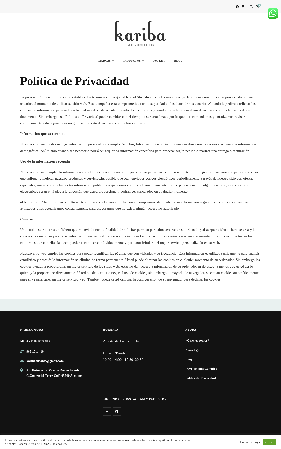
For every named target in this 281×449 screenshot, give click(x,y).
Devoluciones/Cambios (201, 369)
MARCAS (104, 60)
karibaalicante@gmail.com (45, 361)
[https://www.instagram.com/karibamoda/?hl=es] (107, 411)
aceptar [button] (269, 441)
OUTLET (159, 60)
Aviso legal (192, 350)
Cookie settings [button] (250, 442)
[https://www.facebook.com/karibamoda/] (117, 411)
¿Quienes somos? (197, 340)
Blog (188, 359)
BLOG (178, 60)
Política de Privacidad (200, 378)
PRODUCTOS (132, 60)
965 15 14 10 (35, 351)
